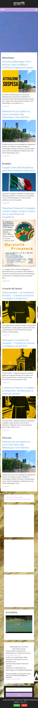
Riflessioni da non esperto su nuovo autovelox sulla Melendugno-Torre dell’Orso (16, 114)
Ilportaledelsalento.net (13, 655)
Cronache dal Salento (12, 288)
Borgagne (6, 163)
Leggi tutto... (6, 106)
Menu (3, 9)
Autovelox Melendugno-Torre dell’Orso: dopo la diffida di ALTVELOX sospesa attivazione (17, 64)
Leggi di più (23, 702)
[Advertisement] (19, 31)
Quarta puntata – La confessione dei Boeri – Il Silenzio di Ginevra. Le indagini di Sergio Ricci (18, 295)
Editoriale (6, 438)
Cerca (19, 695)
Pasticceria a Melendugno (14, 497)
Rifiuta (24, 705)
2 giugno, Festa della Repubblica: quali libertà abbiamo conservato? (18, 169)
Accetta (17, 705)
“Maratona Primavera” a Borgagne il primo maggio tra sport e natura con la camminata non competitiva (18, 212)
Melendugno (8, 57)
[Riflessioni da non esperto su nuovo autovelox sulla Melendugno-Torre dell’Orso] (19, 131)
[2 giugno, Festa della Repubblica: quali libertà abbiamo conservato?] (19, 182)
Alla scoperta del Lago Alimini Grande (18, 499)
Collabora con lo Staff (13, 679)
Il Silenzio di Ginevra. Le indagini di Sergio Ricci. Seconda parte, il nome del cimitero (18, 390)
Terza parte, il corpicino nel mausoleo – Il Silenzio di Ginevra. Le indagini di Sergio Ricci (18, 343)
